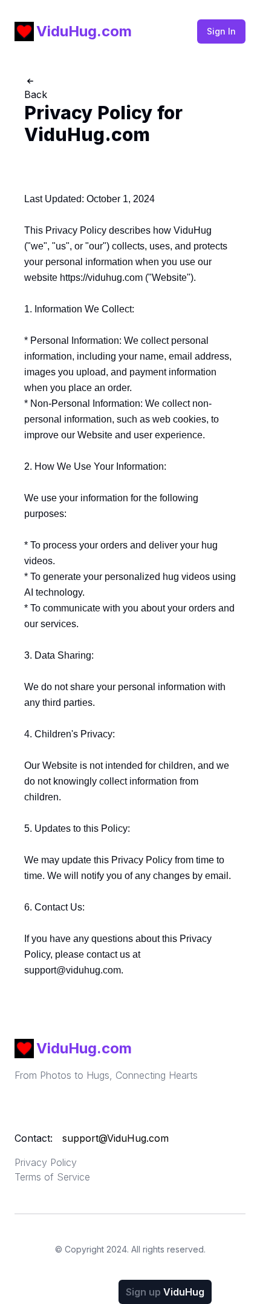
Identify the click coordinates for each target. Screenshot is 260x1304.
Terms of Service (52, 1177)
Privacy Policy (46, 1162)
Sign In (221, 31)
